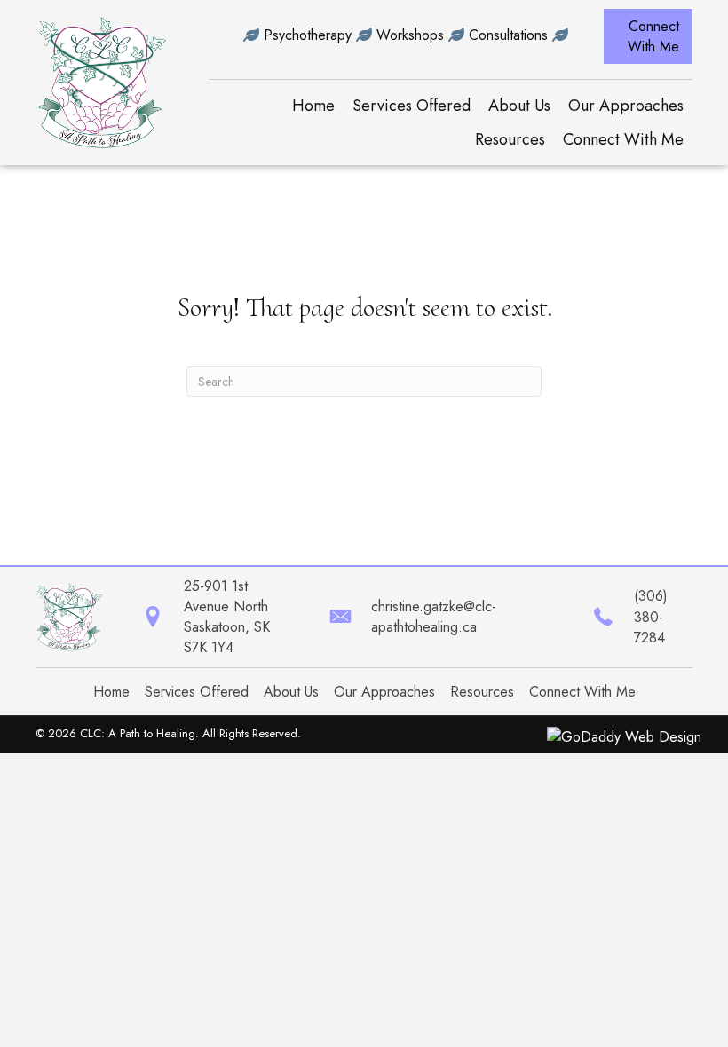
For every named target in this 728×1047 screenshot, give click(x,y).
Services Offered (197, 691)
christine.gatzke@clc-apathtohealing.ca (433, 616)
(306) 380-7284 (651, 616)
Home (111, 691)
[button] (648, 36)
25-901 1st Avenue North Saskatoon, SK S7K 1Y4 (227, 617)
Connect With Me (582, 691)
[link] (313, 105)
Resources (482, 691)
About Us (291, 691)
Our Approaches (384, 691)
